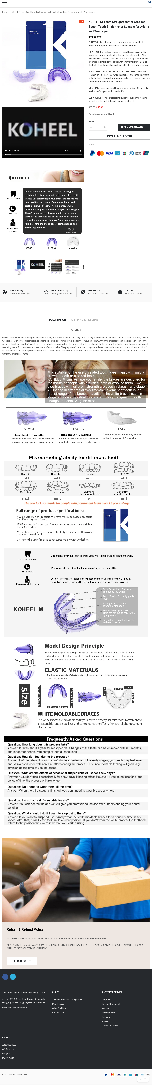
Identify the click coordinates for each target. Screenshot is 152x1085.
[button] (95, 37)
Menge (91, 121)
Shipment (106, 999)
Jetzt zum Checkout (119, 136)
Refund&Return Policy (112, 1004)
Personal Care (58, 1012)
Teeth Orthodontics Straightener (67, 999)
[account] (141, 3)
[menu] (4, 3)
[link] (20, 267)
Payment (106, 1017)
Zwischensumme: (97, 114)
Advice (105, 1021)
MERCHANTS (8, 1058)
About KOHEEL (9, 1044)
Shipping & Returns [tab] (84, 320)
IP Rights (6, 1053)
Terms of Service (110, 1025)
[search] (12, 3)
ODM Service (8, 1049)
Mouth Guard (58, 1004)
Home (4, 12)
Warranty (106, 1008)
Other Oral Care (59, 1008)
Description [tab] (57, 320)
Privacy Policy (108, 1012)
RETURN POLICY (22, 961)
